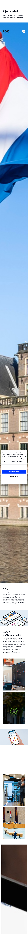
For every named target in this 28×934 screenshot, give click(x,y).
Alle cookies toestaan (14, 471)
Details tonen (20, 467)
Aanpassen (13, 476)
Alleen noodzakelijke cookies (14, 481)
